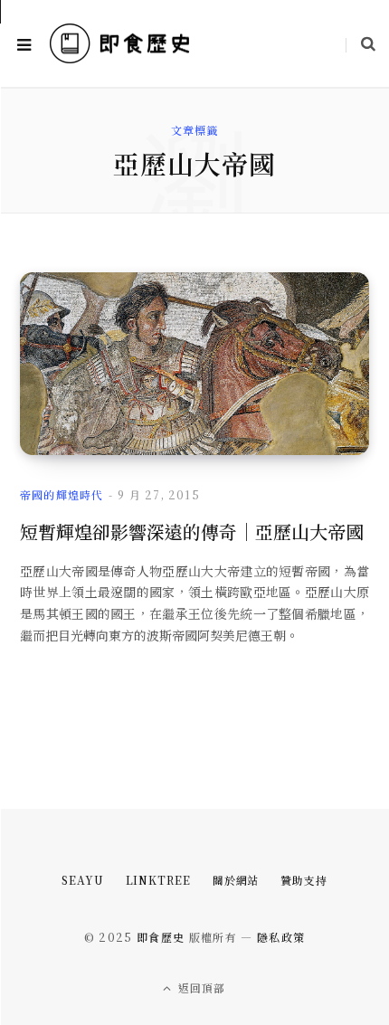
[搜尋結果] (360, 43)
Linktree (158, 879)
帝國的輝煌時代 (61, 494)
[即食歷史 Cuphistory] (120, 44)
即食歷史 (161, 936)
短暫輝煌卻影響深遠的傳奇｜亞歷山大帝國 (192, 531)
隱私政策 (281, 936)
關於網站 (236, 879)
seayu (83, 879)
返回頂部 (200, 987)
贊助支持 (303, 879)
